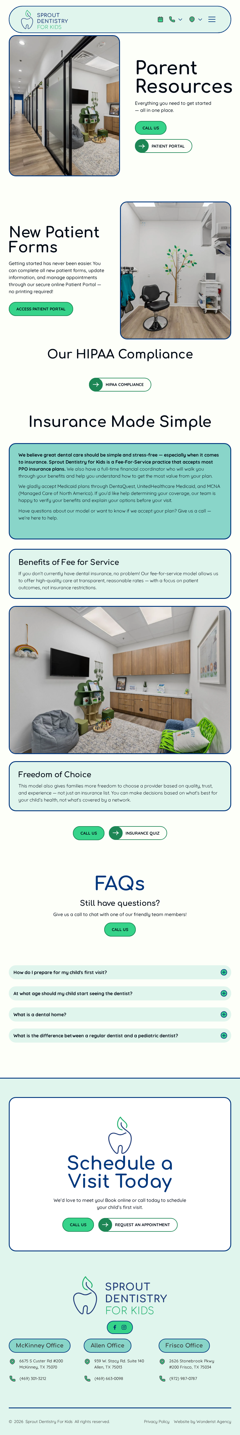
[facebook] (114, 1327)
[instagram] (123, 1327)
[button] (176, 19)
